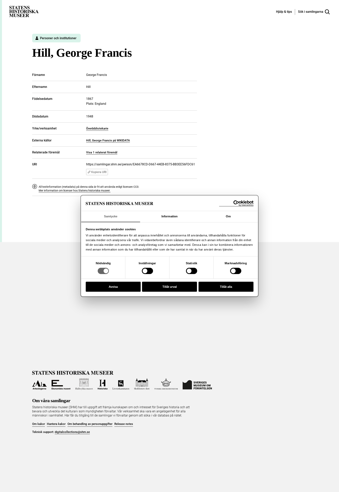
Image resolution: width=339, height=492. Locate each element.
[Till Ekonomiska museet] (61, 384)
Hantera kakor (56, 424)
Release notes (123, 424)
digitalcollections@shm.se (72, 432)
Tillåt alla (226, 286)
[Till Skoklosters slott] (141, 384)
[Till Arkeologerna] (39, 384)
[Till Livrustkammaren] (120, 384)
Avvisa (113, 286)
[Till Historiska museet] (103, 384)
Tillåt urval (169, 286)
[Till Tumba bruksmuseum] (166, 384)
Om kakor (38, 424)
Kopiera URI (99, 172)
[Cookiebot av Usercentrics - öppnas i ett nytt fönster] (236, 203)
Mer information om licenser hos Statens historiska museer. (74, 190)
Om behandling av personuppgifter (89, 424)
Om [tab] (228, 216)
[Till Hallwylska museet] (84, 384)
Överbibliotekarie (97, 128)
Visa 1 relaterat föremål (101, 152)
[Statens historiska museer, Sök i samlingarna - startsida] (24, 11)
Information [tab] (169, 216)
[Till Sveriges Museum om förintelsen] (197, 384)
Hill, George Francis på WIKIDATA (108, 140)
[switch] (147, 271)
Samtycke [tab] (111, 216)
